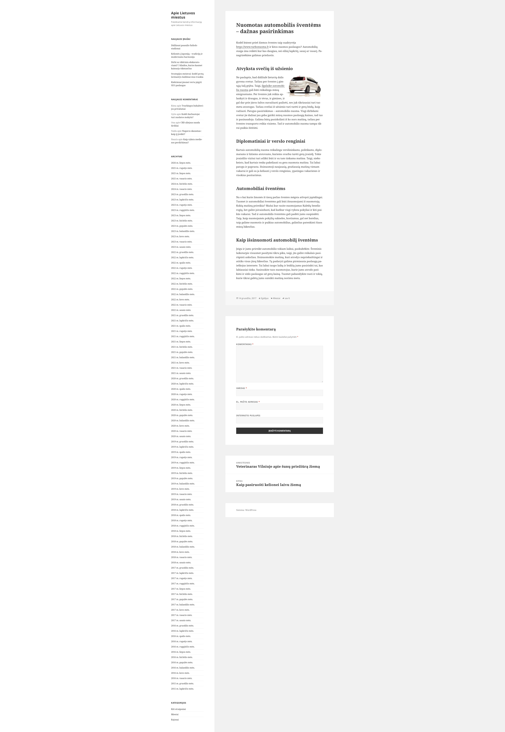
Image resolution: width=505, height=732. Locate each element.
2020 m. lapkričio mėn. (182, 383)
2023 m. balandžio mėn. (183, 231)
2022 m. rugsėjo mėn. (181, 268)
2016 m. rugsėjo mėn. (181, 641)
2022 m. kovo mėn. (180, 299)
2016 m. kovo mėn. (180, 673)
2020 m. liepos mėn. (181, 404)
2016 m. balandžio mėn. (183, 667)
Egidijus (265, 298)
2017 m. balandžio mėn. (183, 604)
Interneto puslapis (248, 415)
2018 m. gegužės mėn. (182, 541)
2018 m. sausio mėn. (181, 562)
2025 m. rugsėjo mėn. (181, 168)
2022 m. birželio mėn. (182, 283)
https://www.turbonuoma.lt (252, 47)
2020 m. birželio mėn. (182, 410)
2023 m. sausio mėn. (181, 246)
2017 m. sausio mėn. (181, 620)
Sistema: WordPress (246, 510)
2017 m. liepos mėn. (181, 588)
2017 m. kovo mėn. (180, 609)
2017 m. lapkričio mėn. (182, 573)
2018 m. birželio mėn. (182, 536)
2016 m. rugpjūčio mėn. (183, 646)
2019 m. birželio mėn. (182, 473)
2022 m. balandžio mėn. (183, 294)
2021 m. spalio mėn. (181, 325)
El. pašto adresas (248, 401)
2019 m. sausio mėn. (181, 499)
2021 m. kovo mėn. (180, 362)
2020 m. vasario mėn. (181, 431)
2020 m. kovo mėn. (180, 425)
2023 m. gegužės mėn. (182, 225)
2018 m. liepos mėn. (181, 531)
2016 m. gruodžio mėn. (182, 625)
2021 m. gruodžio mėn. (182, 315)
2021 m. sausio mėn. (181, 373)
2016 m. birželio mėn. (182, 657)
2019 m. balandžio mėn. (183, 483)
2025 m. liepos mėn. (181, 173)
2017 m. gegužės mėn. (182, 599)
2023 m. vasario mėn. (181, 241)
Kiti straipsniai (178, 709)
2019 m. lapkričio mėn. (182, 446)
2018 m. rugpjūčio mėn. (183, 525)
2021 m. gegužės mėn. (182, 352)
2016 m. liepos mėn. (181, 651)
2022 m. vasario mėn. (181, 304)
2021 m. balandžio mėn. (183, 357)
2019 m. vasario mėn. (181, 494)
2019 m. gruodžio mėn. (182, 441)
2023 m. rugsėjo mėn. (181, 204)
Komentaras (245, 344)
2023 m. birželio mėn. (182, 220)
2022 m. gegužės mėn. (182, 289)
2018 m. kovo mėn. (180, 552)
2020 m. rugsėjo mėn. (181, 394)
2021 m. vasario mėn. (181, 367)
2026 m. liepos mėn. (181, 162)
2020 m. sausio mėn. (181, 436)
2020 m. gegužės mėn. (182, 415)
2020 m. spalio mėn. (181, 388)
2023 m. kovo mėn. (180, 236)
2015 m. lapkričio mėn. (182, 688)
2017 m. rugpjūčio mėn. (183, 583)
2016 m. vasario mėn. (181, 678)
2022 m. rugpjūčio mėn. (183, 273)
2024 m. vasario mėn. (181, 189)
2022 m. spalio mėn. (181, 262)
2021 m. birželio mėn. (182, 346)
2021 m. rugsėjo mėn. (181, 331)
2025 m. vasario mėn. (181, 178)
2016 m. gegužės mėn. (182, 662)
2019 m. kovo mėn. (180, 488)
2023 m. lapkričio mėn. (182, 199)
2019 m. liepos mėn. (181, 467)
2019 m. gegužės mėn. (182, 478)
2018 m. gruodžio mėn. (182, 504)
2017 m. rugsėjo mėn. (181, 578)
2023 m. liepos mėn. (181, 215)
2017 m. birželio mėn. (182, 594)
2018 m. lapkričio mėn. (182, 509)
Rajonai (175, 719)
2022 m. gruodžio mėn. (182, 252)
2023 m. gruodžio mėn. (182, 194)
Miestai (174, 714)
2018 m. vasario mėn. (181, 557)
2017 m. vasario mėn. (181, 615)
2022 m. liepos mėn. (181, 278)
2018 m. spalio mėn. (181, 515)
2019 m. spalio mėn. (181, 452)
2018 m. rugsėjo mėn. (181, 520)
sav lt (287, 298)
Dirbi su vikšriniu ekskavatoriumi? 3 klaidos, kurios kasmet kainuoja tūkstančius (186, 65)
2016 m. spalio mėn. (181, 636)
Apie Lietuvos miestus (183, 15)
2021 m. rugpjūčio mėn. (183, 336)
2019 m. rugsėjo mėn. (181, 457)
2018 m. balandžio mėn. (183, 546)
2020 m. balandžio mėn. (183, 420)
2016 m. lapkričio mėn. (182, 630)
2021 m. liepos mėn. (181, 341)
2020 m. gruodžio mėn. (182, 378)
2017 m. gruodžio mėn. (182, 567)
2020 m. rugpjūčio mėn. (183, 399)
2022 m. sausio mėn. (181, 310)
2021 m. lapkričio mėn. (182, 320)
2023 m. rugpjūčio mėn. (183, 210)
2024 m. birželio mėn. (182, 183)
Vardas (241, 388)
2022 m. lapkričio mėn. (182, 257)
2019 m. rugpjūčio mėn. (183, 462)
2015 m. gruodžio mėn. (182, 683)
